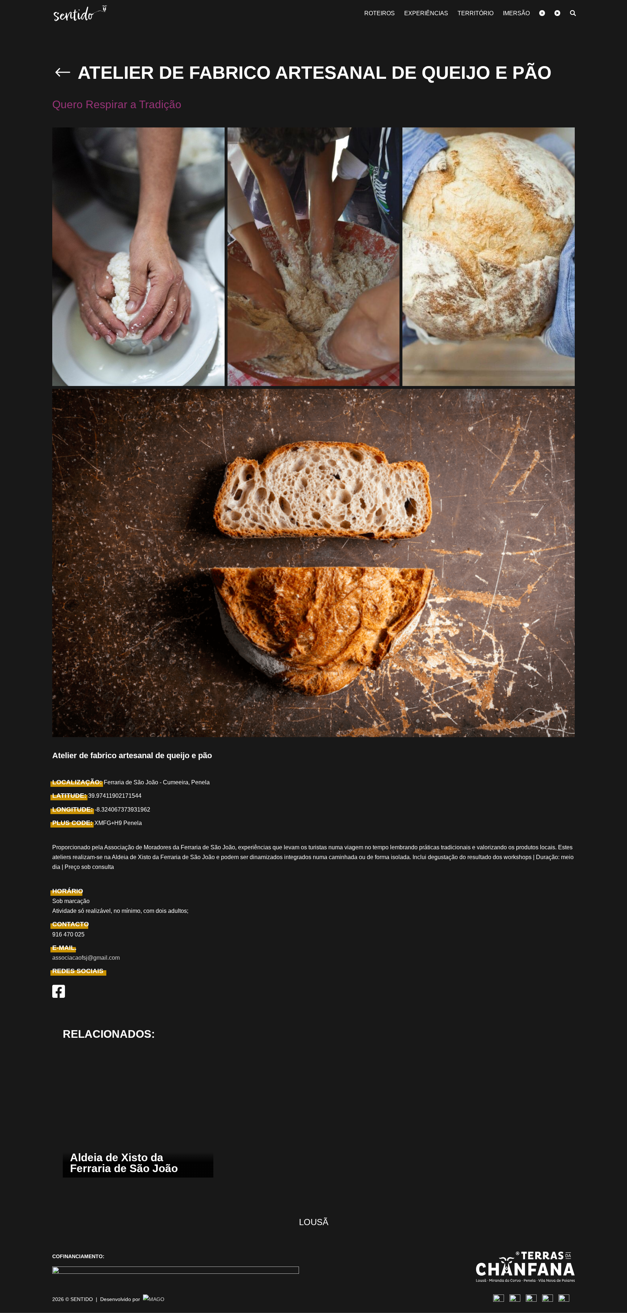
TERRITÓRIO (475, 13)
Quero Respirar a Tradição (116, 104)
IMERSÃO (516, 13)
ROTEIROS (379, 13)
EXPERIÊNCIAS (426, 13)
